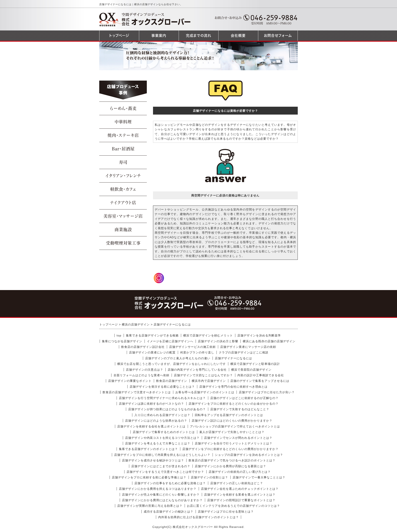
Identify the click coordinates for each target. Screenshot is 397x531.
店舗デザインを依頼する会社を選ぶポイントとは (151, 426)
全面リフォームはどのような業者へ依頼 (141, 375)
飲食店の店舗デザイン (171, 380)
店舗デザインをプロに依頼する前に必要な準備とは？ (149, 477)
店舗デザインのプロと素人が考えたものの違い (177, 358)
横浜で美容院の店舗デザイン (251, 369)
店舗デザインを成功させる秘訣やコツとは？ (153, 460)
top (119, 335)
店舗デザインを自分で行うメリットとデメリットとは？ (233, 443)
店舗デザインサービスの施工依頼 (192, 346)
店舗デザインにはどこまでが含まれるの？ (160, 466)
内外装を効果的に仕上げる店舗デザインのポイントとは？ (198, 517)
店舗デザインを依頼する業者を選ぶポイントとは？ (239, 494)
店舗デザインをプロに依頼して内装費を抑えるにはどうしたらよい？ (162, 454)
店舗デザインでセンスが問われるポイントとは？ (238, 437)
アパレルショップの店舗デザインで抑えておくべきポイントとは (235, 426)
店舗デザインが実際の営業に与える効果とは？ (149, 505)
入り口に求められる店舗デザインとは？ (162, 415)
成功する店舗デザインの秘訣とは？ (168, 511)
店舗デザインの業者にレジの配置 (152, 352)
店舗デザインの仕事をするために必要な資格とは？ (170, 483)
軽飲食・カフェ (123, 189)
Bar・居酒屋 (123, 149)
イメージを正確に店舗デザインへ (170, 341)
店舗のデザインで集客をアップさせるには (259, 380)
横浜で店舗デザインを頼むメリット (208, 335)
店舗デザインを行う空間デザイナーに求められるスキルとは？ (162, 398)
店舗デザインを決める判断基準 (259, 335)
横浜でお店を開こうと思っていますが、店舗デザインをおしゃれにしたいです (171, 363)
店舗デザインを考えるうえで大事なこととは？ (157, 443)
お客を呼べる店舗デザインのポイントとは (204, 392)
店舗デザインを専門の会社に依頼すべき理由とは (233, 386)
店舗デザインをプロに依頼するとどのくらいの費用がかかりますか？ (230, 449)
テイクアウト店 (123, 203)
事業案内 (158, 35)
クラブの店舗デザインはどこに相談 (243, 352)
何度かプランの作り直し (197, 352)
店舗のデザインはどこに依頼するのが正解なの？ (244, 398)
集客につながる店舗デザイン (122, 341)
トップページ (119, 35)
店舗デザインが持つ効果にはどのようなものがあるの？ (167, 409)
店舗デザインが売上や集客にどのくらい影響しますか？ (161, 494)
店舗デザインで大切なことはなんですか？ (203, 375)
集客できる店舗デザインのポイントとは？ (148, 449)
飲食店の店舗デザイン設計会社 (143, 346)
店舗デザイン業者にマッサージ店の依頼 (248, 346)
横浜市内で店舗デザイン (209, 380)
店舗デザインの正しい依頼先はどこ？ (236, 483)
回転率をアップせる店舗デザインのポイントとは (229, 415)
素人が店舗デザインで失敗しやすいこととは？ (231, 432)
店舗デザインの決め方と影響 (218, 341)
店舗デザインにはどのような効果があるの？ (156, 420)
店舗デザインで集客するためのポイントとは (164, 432)
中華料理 (123, 122)
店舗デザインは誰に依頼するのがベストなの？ (151, 403)
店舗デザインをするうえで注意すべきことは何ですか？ (165, 471)
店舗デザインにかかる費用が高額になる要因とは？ (230, 466)
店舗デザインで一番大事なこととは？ (259, 477)
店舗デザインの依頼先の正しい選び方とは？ (240, 471)
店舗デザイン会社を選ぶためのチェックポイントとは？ (240, 488)
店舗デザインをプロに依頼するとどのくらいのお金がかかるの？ (234, 403)
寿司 (123, 162)
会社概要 (238, 35)
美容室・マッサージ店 (123, 216)
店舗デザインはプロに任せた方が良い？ (267, 392)
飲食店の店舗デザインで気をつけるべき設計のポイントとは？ (232, 460)
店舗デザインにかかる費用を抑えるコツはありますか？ (157, 488)
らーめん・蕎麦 (123, 108)
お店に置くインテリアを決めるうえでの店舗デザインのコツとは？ (233, 505)
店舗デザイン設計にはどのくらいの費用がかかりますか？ (232, 420)
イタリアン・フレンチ (123, 176)
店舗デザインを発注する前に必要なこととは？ (162, 386)
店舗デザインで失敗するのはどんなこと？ (239, 409)
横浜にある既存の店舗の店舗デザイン (269, 341)
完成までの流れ (198, 35)
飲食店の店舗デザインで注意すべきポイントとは (137, 392)
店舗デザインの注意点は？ (144, 369)
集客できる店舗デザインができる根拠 (152, 335)
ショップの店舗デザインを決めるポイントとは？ (249, 454)
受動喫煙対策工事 (123, 243)
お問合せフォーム (278, 35)
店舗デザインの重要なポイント (130, 380)
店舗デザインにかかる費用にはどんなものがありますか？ (162, 500)
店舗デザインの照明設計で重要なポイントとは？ (241, 500)
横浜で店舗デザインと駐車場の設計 (255, 363)
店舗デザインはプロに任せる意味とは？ (226, 511)
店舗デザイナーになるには (233, 358)
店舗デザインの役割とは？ (209, 477)
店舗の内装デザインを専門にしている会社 (197, 369)
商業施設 (123, 229)
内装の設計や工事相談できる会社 (260, 375)
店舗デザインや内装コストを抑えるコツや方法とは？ (162, 437)
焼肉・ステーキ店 (123, 135)
